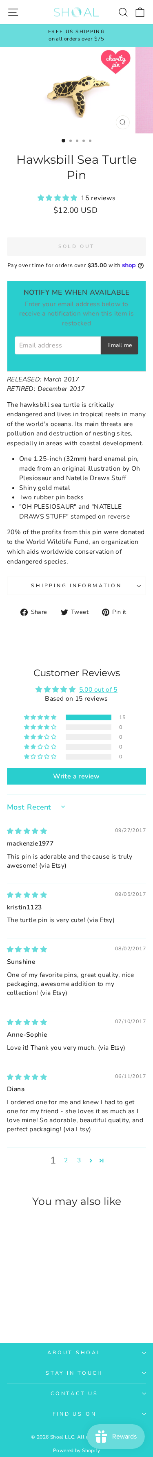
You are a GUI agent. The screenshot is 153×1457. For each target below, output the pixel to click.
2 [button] (66, 1160)
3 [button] (79, 1160)
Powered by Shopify (76, 1450)
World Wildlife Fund (57, 541)
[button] (59, 198)
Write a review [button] (76, 776)
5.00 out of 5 (98, 689)
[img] (27, 831)
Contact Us (74, 1393)
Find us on (75, 1413)
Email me (119, 345)
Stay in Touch (74, 1372)
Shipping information (76, 585)
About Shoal (74, 1352)
